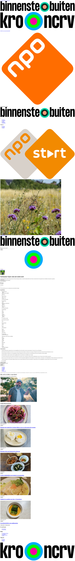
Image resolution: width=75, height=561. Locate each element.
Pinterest (3, 369)
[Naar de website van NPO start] (37, 105)
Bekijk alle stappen (3, 362)
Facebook (3, 367)
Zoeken (1, 248)
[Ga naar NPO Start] (37, 178)
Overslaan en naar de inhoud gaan (5, 0)
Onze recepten (4, 529)
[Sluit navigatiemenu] (0, 118)
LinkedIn (3, 368)
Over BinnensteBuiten (5, 533)
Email (3, 370)
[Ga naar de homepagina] (37, 11)
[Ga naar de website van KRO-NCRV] (37, 560)
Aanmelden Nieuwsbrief (3, 235)
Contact (3, 535)
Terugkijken (3, 534)
